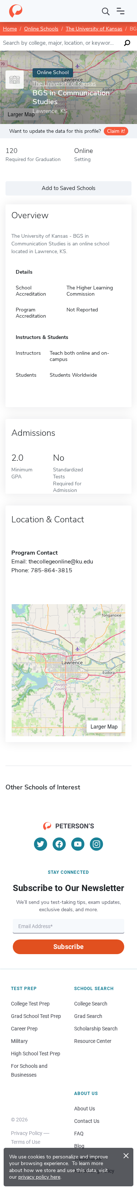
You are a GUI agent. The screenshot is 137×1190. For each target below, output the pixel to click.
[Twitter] (40, 844)
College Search (90, 1004)
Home (10, 28)
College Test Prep (30, 1004)
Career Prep (24, 1029)
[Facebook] (59, 844)
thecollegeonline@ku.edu (60, 562)
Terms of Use (25, 1142)
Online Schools (41, 28)
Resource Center (92, 1041)
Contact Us (86, 1121)
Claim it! (116, 131)
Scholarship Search (96, 1029)
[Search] (106, 11)
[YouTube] (77, 844)
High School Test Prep (35, 1053)
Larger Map (104, 726)
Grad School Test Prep (36, 1016)
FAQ (79, 1133)
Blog (79, 1146)
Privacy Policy (26, 1133)
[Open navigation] (120, 11)
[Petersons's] (15, 11)
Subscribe (68, 946)
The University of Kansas (94, 28)
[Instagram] (96, 844)
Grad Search (88, 1016)
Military (19, 1041)
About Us (84, 1108)
